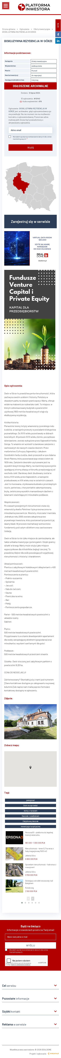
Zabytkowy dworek (30, 821)
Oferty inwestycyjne (39, 61)
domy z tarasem (30, 811)
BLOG (58, 25)
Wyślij (30, 147)
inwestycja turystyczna (30, 826)
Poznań (34, 71)
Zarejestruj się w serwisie (30, 221)
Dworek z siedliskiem (30, 816)
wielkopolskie (36, 66)
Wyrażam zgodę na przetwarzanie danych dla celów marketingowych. (32, 138)
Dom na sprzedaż (30, 805)
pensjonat (30, 800)
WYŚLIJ (30, 945)
